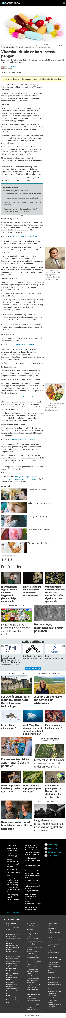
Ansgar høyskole (11, 923)
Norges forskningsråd (33, 978)
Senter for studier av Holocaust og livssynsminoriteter (53, 945)
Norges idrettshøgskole (33, 985)
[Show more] (22, 215)
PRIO (49, 926)
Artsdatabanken (10, 932)
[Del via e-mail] (11, 559)
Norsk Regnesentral (32, 989)
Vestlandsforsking (53, 995)
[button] (2, 646)
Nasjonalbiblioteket (32, 938)
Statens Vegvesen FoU (54, 952)
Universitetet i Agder (53, 975)
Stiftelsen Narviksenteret (55, 955)
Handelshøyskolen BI (12, 958)
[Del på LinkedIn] (8, 559)
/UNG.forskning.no (54, 852)
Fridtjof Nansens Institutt (13, 956)
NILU (7, 1002)
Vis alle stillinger (33, 668)
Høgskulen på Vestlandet (13, 970)
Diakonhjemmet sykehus (13, 934)
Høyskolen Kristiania (12, 973)
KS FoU (8, 979)
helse (4, 556)
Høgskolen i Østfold (11, 966)
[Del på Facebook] (2, 559)
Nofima (29, 964)
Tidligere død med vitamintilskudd (23, 236)
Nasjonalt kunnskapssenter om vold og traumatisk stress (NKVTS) (34, 943)
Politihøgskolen (52, 923)
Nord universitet (31, 966)
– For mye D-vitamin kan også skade (24, 439)
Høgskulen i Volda (11, 968)
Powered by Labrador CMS (33, 1015)
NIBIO (8, 995)
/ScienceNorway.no (54, 856)
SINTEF (50, 937)
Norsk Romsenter (32, 992)
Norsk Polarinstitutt (32, 987)
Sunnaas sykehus (52, 957)
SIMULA (50, 935)
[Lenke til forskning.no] (31, 2)
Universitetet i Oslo (53, 982)
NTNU (28, 936)
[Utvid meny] (64, 3)
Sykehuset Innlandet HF (54, 959)
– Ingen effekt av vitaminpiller (22, 345)
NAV (7, 993)
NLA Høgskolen (31, 923)
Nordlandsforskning (32, 969)
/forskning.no (53, 848)
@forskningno (53, 845)
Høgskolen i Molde (11, 963)
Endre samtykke (13, 912)
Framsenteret (10, 954)
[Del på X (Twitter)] (5, 559)
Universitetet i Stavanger (54, 984)
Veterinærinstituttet (53, 998)
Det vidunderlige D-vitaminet (21, 397)
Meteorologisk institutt (12, 990)
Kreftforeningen (10, 982)
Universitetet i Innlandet (54, 979)
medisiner (12, 556)
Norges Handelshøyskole (34, 975)
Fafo (7, 941)
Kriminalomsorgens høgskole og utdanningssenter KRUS (13, 986)
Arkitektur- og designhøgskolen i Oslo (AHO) (12, 927)
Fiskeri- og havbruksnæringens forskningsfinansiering (12, 945)
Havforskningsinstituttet (13, 961)
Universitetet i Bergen (54, 977)
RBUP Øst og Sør (52, 928)
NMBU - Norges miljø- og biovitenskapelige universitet (34, 927)
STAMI (49, 950)
